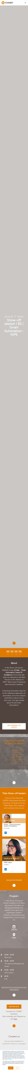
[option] (14, 753)
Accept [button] (10, 1068)
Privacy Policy (8, 1059)
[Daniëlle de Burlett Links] (5, 869)
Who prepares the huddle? (14, 726)
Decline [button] (17, 1068)
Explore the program (14, 880)
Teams (14, 937)
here (15, 1019)
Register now (14, 1006)
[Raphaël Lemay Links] (5, 833)
